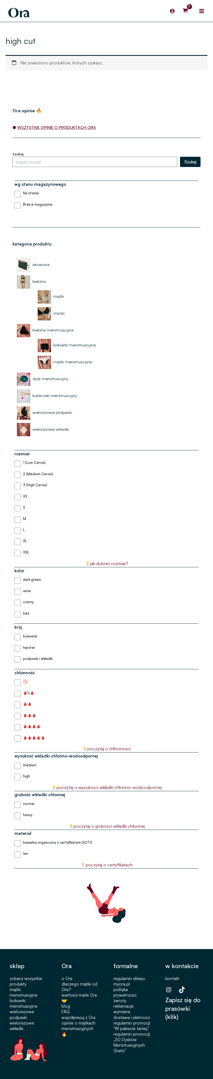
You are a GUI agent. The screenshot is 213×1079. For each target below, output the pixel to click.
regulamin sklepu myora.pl (129, 981)
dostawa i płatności (131, 1017)
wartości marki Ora (79, 995)
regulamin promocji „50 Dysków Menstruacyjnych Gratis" (131, 1042)
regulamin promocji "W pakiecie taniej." (131, 1025)
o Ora (67, 978)
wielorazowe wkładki (22, 1025)
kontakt (172, 978)
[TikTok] (182, 989)
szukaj (18, 153)
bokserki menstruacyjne (23, 1003)
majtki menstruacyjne (23, 992)
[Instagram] (168, 989)
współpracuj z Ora (78, 1017)
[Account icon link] (172, 11)
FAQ (66, 1011)
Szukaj (190, 161)
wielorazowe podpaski (22, 1014)
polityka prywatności (124, 992)
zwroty (119, 1000)
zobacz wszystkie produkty (26, 981)
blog (66, 1006)
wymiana (121, 1011)
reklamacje (123, 1006)
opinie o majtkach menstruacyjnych (78, 1025)
